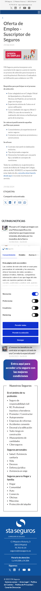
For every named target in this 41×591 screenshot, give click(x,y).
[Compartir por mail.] (19, 202)
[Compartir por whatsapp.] (24, 202)
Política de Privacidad (24, 585)
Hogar (12, 484)
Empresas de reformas (20, 421)
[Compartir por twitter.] (6, 202)
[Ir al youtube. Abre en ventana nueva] (24, 8)
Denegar (20, 340)
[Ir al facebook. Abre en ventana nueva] (20, 8)
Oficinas (13, 497)
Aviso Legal (23, 582)
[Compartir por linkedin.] (10, 202)
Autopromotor (16, 417)
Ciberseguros (16, 444)
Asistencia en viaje (18, 471)
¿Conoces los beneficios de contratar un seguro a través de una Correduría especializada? (22, 350)
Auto (11, 490)
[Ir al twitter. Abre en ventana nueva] (11, 8)
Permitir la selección (20, 333)
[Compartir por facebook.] (15, 202)
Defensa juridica (17, 467)
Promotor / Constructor (21, 414)
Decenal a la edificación (20, 427)
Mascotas (14, 501)
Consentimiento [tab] (9, 255)
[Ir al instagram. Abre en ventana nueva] (29, 8)
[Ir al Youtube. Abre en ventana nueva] (24, 569)
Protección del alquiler (20, 504)
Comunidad (15, 487)
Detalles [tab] (22, 255)
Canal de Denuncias (13, 587)
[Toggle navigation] (39, 12)
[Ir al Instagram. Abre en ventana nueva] (29, 569)
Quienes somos (11, 582)
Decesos (13, 464)
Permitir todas (20, 325)
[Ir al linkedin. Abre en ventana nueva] (15, 8)
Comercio (14, 494)
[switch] (35, 301)
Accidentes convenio (19, 424)
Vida (11, 461)
